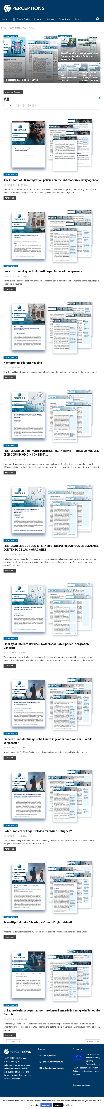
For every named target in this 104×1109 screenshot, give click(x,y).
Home (4, 19)
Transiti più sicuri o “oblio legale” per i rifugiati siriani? (38, 922)
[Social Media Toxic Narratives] (30, 59)
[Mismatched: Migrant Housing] (52, 328)
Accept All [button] (46, 1105)
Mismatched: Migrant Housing (23, 362)
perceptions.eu (49, 1055)
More (77, 19)
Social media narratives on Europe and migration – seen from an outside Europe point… (79, 55)
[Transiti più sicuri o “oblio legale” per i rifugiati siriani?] (52, 887)
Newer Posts (92, 1041)
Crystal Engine (23, 19)
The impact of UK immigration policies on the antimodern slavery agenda (51, 180)
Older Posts (14, 1041)
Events (37, 19)
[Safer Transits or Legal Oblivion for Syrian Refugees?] (52, 796)
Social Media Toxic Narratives (22, 79)
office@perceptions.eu (53, 1068)
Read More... (10, 198)
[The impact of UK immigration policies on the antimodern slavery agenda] (52, 145)
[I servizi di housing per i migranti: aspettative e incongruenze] (52, 236)
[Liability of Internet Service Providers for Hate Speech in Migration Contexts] (52, 609)
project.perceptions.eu (53, 1062)
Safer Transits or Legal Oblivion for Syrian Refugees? (38, 831)
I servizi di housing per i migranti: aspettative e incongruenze (43, 271)
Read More (68, 1105)
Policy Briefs (64, 19)
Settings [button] (58, 1105)
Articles (50, 19)
